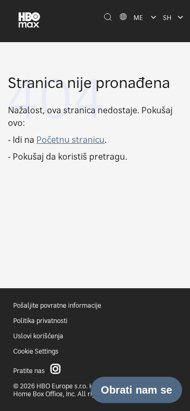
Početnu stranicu (70, 139)
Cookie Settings (36, 351)
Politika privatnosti (40, 320)
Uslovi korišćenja (38, 335)
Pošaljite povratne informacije (57, 305)
